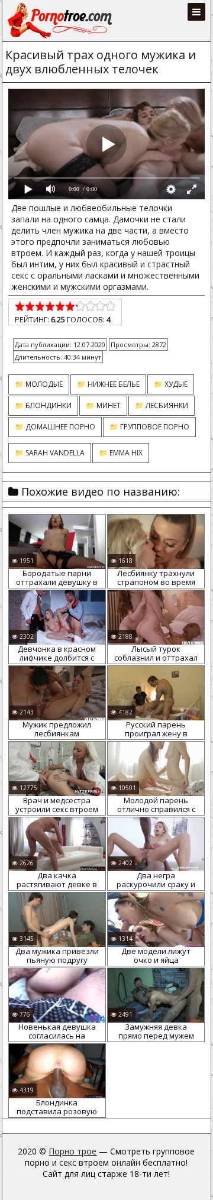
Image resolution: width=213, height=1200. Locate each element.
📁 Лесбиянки (161, 405)
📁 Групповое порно (149, 427)
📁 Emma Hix (121, 453)
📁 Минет (103, 405)
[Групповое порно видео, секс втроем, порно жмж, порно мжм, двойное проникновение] (61, 20)
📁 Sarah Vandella (50, 453)
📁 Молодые (39, 384)
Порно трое (72, 1151)
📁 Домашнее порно (55, 427)
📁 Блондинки (43, 405)
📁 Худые (171, 384)
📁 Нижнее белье (108, 384)
